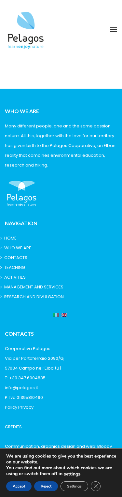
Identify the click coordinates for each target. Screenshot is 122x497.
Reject (46, 486)
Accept (19, 486)
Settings (74, 486)
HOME (10, 238)
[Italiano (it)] (56, 315)
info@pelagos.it (21, 388)
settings (72, 474)
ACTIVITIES (15, 277)
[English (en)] (64, 315)
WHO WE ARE (17, 248)
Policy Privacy (19, 407)
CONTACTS (15, 258)
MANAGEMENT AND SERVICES (33, 287)
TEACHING (14, 267)
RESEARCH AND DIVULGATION (34, 297)
